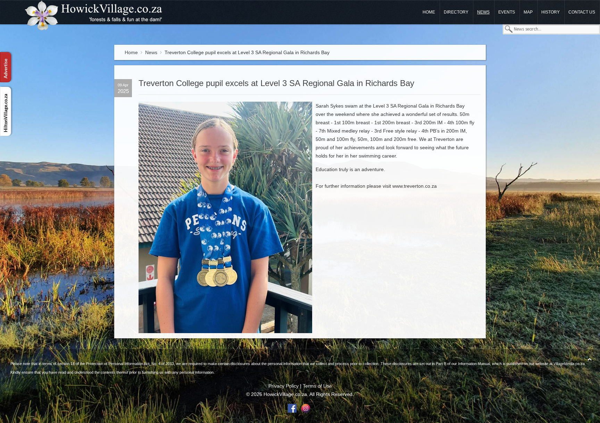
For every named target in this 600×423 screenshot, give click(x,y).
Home (429, 12)
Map (528, 12)
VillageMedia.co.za (569, 364)
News (483, 12)
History (550, 12)
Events (506, 12)
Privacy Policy (283, 386)
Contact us (581, 12)
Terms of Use (317, 386)
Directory (456, 12)
